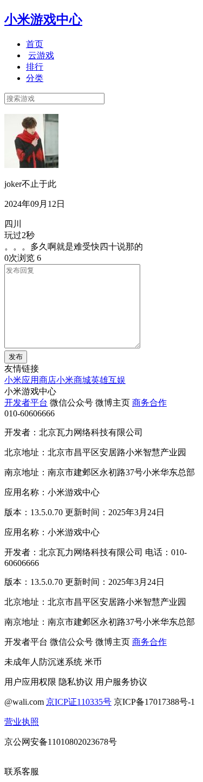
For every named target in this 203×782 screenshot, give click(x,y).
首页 (34, 44)
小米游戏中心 (43, 19)
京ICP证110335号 (79, 701)
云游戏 (41, 55)
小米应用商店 (30, 380)
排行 (34, 66)
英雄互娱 (108, 380)
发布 (16, 357)
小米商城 (73, 380)
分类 (34, 78)
